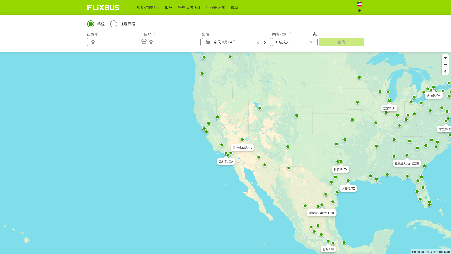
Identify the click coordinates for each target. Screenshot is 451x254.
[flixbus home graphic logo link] (103, 7)
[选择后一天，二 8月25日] (265, 42)
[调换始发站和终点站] (144, 42)
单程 (101, 24)
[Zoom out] (445, 64)
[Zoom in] (445, 57)
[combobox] (120, 42)
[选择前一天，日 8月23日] (258, 42)
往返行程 (127, 24)
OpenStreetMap (440, 252)
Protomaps (419, 252)
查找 (341, 42)
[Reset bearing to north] (445, 71)
